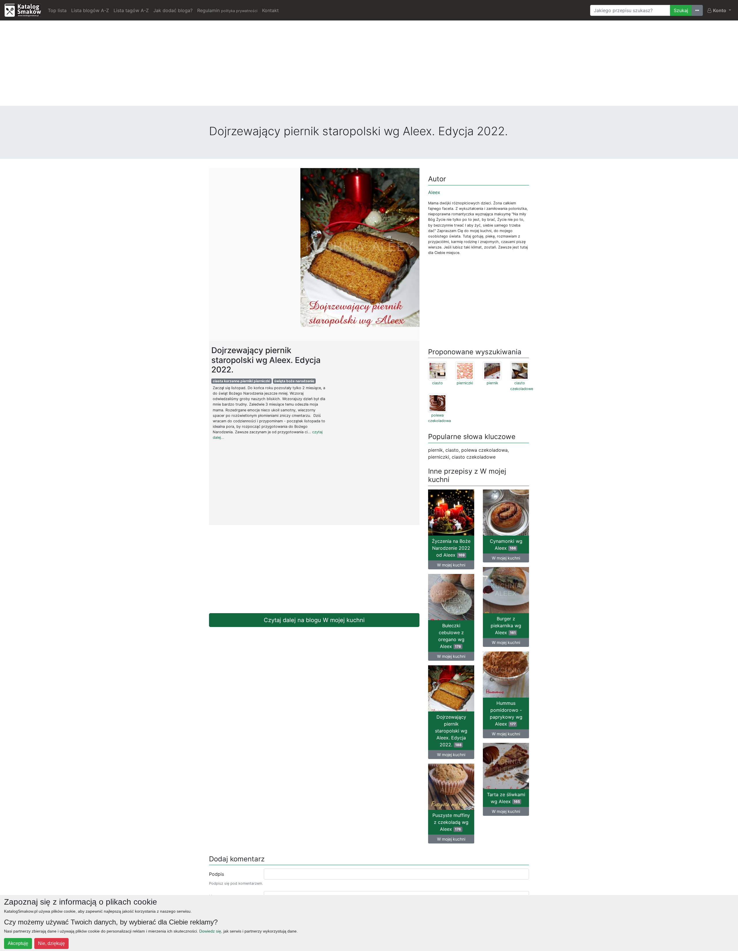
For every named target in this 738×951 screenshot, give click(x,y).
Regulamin (227, 10)
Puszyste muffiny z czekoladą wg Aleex (451, 822)
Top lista (57, 10)
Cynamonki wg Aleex (506, 544)
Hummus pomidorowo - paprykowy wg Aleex (506, 713)
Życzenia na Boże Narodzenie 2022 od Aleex (451, 548)
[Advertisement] (369, 65)
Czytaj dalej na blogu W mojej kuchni (314, 620)
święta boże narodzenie (294, 381)
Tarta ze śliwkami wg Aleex (506, 798)
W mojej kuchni (451, 564)
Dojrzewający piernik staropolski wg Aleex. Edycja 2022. (451, 730)
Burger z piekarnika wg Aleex (506, 625)
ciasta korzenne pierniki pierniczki (241, 381)
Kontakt (270, 10)
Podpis (216, 874)
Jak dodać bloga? (173, 10)
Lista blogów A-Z (90, 10)
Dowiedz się (210, 931)
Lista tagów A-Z (131, 10)
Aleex (434, 192)
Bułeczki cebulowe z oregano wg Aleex (451, 636)
